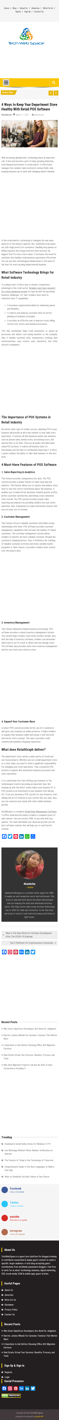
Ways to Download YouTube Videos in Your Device (27, 1176)
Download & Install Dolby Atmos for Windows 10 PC (28, 1144)
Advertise (36, 8)
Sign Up (27, 11)
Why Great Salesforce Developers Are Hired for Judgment (30, 1028)
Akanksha (39, 114)
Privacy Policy (11, 1309)
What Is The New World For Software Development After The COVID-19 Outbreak (29, 935)
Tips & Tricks (18, 151)
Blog (14, 8)
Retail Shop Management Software (41, 811)
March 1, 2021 (22, 114)
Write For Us (48, 8)
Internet (6, 151)
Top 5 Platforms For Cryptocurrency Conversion (31, 943)
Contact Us (39, 11)
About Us (24, 8)
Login (7, 1377)
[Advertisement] (29, 63)
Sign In (18, 11)
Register (8, 1372)
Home (6, 8)
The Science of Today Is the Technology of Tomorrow (29, 1160)
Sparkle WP (39, 1416)
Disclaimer (9, 1304)
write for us (9, 1270)
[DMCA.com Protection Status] (11, 1397)
